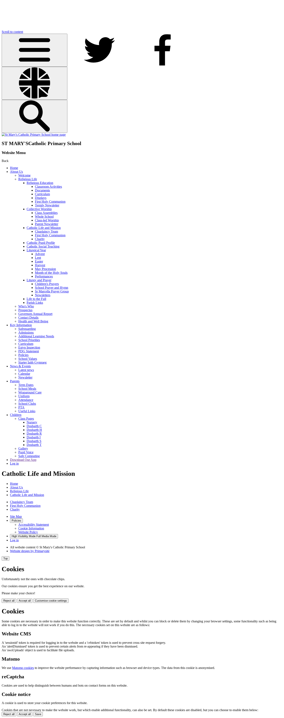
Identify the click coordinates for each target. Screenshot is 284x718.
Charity (40, 239)
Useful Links (26, 411)
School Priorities (29, 340)
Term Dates (25, 385)
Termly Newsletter (47, 205)
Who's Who (26, 306)
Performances (44, 276)
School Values (27, 358)
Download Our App (23, 459)
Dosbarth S (34, 441)
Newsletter (25, 377)
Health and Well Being (33, 321)
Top (5, 558)
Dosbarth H (34, 430)
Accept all (25, 600)
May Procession (45, 269)
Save (38, 714)
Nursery (32, 422)
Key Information (21, 325)
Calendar (24, 373)
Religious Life (27, 179)
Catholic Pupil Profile (41, 242)
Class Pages (26, 418)
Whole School (44, 216)
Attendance (25, 400)
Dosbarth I (34, 437)
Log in (14, 463)
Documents (42, 190)
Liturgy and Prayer (39, 280)
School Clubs (27, 403)
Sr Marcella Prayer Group (52, 291)
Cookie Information (31, 528)
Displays (40, 198)
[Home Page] (34, 134)
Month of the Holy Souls (51, 272)
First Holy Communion (50, 201)
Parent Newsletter (46, 224)
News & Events (20, 366)
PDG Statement (28, 351)
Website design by (29, 551)
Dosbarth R (34, 433)
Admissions (26, 332)
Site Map (16, 516)
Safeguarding (27, 329)
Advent (40, 254)
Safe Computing (29, 456)
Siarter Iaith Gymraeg (32, 362)
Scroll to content (12, 31)
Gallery (23, 448)
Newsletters (42, 295)
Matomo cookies (23, 668)
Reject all (9, 600)
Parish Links (35, 302)
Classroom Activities (48, 186)
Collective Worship (39, 209)
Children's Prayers (47, 284)
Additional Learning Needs (36, 336)
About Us (16, 171)
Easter (39, 261)
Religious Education (40, 183)
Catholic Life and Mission (44, 227)
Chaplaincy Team (46, 231)
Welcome (24, 175)
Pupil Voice (25, 452)
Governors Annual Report (35, 314)
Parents (15, 381)
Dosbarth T (34, 445)
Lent (38, 257)
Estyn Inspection (29, 347)
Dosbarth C (34, 426)
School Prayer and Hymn (51, 287)
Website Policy (28, 532)
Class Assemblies (46, 213)
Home (14, 168)
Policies (23, 355)
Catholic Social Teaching (43, 246)
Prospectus (25, 310)
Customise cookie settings (51, 600)
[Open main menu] (34, 50)
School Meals (27, 388)
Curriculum (42, 194)
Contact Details (28, 317)
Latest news (26, 370)
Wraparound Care (30, 392)
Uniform (24, 396)
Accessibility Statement (33, 524)
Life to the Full (36, 299)
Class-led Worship (47, 220)
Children (15, 415)
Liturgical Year (36, 250)
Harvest (40, 265)
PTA (21, 407)
